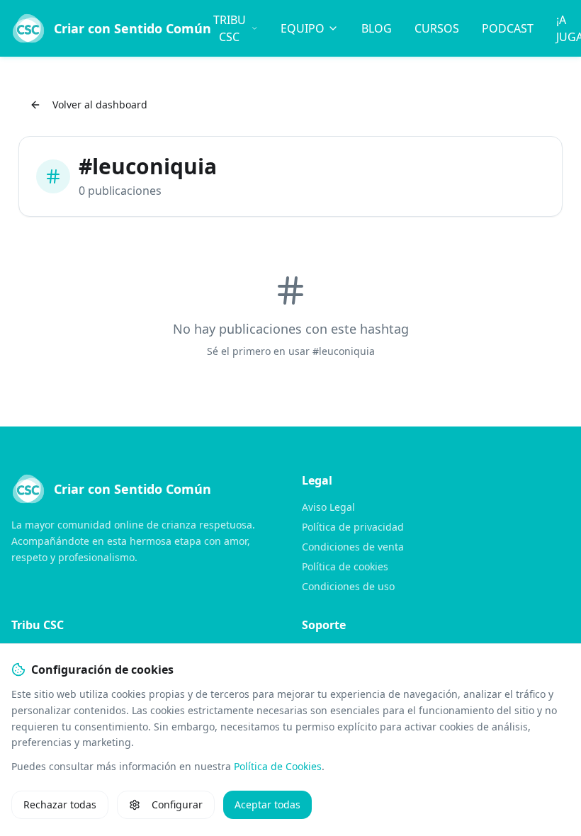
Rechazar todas (59, 804)
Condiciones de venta (353, 546)
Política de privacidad (353, 526)
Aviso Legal (328, 507)
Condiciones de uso (348, 586)
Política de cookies (345, 566)
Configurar (177, 804)
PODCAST (508, 28)
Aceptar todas (267, 804)
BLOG (376, 28)
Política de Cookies (278, 766)
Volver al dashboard (99, 104)
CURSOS (436, 28)
